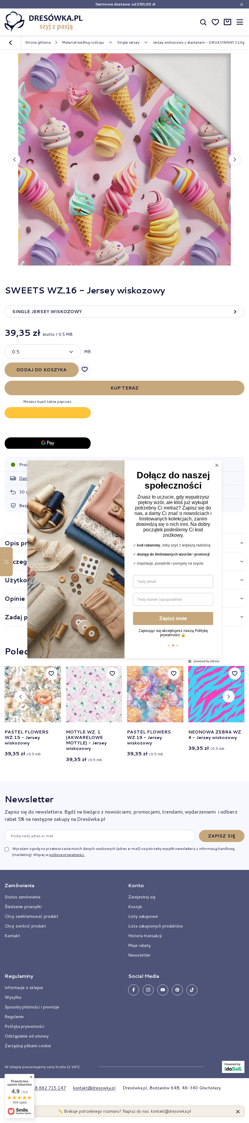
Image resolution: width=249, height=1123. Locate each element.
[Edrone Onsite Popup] (124, 561)
